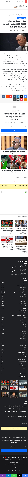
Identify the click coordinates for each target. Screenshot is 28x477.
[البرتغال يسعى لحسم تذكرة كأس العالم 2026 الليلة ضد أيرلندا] (7, 223)
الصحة (24, 324)
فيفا (8, 416)
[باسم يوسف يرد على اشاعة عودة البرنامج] (14, 395)
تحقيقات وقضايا (21, 319)
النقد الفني (22, 331)
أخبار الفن (23, 329)
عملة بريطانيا (13, 416)
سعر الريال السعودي (22, 416)
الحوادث (24, 317)
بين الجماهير (23, 354)
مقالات (24, 368)
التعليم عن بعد (22, 312)
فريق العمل (14, 464)
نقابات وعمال (23, 373)
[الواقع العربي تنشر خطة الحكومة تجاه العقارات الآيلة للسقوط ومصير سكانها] (5, 394)
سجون (10, 413)
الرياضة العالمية (21, 350)
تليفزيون (24, 356)
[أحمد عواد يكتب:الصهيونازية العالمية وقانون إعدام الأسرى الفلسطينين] (23, 382)
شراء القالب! (14, 467)
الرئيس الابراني (23, 411)
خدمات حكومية (22, 361)
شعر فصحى (22, 301)
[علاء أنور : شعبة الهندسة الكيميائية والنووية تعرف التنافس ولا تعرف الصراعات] (21, 223)
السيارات (24, 322)
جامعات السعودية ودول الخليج (18, 315)
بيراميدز (20, 413)
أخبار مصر (22, 289)
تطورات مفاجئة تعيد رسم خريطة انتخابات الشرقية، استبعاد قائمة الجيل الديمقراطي (21, 249)
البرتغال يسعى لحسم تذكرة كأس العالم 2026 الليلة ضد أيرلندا (7, 230)
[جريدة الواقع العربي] (18, 6)
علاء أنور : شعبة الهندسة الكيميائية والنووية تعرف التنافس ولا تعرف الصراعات (21, 230)
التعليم (24, 308)
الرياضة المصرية (21, 352)
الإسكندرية (12, 406)
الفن (25, 326)
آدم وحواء (23, 336)
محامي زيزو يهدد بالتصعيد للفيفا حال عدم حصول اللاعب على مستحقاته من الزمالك (7, 247)
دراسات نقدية (22, 296)
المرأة (24, 333)
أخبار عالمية (22, 287)
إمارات (17, 406)
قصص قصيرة (22, 303)
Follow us (24, 423)
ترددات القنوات (21, 359)
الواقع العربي (7, 411)
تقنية (5, 464)
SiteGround (13, 462)
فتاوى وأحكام (23, 366)
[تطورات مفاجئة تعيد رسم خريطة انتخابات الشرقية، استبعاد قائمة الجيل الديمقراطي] (21, 240)
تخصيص (15, 413)
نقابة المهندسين (23, 418)
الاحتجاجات (6, 406)
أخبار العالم (9, 464)
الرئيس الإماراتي (11, 408)
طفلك (23, 340)
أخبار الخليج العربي (12, 14)
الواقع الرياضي (23, 345)
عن (19, 464)
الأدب (25, 294)
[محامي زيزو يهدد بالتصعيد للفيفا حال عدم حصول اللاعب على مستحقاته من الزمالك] (7, 239)
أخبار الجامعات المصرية (20, 310)
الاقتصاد (24, 305)
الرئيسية (24, 14)
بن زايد (25, 413)
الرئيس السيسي (15, 411)
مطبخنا (23, 343)
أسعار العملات (23, 406)
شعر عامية (22, 299)
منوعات (24, 370)
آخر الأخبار (19, 14)
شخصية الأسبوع (22, 363)
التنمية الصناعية (23, 408)
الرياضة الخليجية (21, 347)
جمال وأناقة (22, 338)
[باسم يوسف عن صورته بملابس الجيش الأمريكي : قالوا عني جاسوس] (23, 394)
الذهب (17, 408)
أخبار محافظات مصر (19, 292)
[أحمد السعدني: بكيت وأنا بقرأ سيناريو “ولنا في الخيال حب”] (5, 388)
